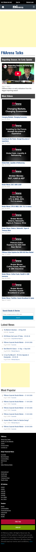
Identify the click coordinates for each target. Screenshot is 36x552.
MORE (3, 516)
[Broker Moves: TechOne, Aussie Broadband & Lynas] (16, 288)
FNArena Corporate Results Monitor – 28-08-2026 (18, 342)
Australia (11, 332)
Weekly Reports (15, 351)
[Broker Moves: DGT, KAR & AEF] (16, 175)
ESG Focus (4, 461)
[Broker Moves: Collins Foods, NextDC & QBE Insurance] (16, 265)
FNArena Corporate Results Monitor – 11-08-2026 (18, 402)
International (4, 472)
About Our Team (5, 439)
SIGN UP (18, 527)
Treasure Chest (5, 478)
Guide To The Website (7, 441)
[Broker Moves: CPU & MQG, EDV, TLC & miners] (16, 197)
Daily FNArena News (6, 465)
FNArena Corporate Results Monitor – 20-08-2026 (18, 426)
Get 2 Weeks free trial (6, 2)
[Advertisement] (18, 29)
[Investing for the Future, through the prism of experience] (16, 129)
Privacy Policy (5, 445)
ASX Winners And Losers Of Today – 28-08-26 (17, 336)
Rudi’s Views (4, 480)
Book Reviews (5, 457)
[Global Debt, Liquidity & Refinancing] (16, 153)
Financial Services (6, 510)
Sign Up (18, 2)
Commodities (5, 459)
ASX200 (3, 493)
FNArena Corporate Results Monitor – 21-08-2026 (18, 395)
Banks (2, 506)
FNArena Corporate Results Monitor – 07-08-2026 (18, 408)
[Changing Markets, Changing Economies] (16, 107)
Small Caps (4, 474)
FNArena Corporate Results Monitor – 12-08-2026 (18, 414)
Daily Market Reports (17, 338)
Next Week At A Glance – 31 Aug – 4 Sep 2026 (17, 349)
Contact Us (4, 447)
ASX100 (3, 491)
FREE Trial (18, 522)
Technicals (4, 476)
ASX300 (3, 495)
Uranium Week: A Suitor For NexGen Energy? (16, 420)
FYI (2, 463)
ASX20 (3, 487)
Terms (3, 443)
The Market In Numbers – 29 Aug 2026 (15, 330)
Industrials (4, 512)
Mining (3, 514)
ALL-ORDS (4, 497)
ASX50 (3, 489)
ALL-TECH (4, 499)
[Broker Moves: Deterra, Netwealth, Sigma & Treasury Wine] (16, 219)
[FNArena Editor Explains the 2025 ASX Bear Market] (16, 243)
